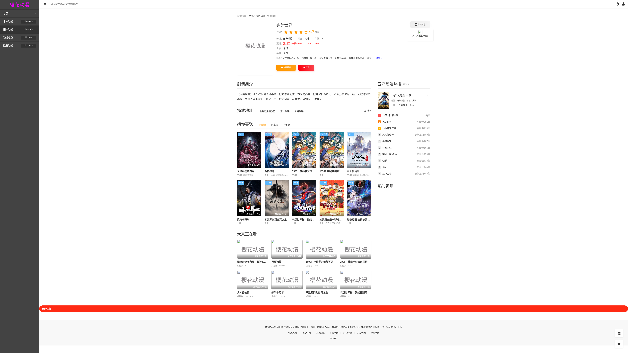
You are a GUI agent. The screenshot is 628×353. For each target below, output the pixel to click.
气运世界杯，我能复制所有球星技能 (311, 219)
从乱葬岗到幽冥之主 (276, 219)
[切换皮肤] (619, 333)
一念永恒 (404, 147)
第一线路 (284, 111)
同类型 (262, 124)
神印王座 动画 (404, 154)
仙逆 (404, 160)
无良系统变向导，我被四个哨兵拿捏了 (258, 171)
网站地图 (292, 332)
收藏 (307, 67)
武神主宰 (404, 173)
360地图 (361, 332)
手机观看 (420, 26)
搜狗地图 (375, 332)
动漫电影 (17, 37)
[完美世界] (255, 48)
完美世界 (404, 121)
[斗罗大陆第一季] (383, 100)
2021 (324, 38)
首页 (5, 13)
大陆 (307, 38)
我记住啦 (46, 308)
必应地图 (347, 332)
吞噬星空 (404, 141)
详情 (378, 58)
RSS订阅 (306, 332)
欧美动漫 (18, 45)
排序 (368, 110)
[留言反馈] (619, 344)
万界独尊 (269, 171)
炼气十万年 (243, 219)
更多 (405, 84)
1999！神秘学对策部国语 (333, 171)
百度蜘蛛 (320, 332)
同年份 (286, 124)
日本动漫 (18, 21)
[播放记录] (617, 4)
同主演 (274, 124)
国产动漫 (18, 29)
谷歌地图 (334, 332)
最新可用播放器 (267, 111)
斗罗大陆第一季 (401, 95)
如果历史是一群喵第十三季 (334, 219)
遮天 (404, 167)
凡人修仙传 (353, 171)
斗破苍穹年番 (404, 128)
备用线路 (299, 111)
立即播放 (287, 67)
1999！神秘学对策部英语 (305, 171)
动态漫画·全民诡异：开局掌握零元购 (367, 219)
